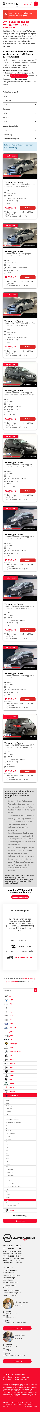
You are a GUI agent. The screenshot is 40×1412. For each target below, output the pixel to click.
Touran (8, 1200)
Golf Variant (9, 1131)
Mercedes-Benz (15, 1051)
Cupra (11, 1012)
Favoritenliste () (21, 1216)
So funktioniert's (8, 1273)
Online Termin (17, 1328)
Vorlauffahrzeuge (9, 1278)
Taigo (7, 1189)
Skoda (11, 1083)
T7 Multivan (9, 1180)
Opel (11, 1067)
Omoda (12, 1063)
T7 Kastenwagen (10, 1175)
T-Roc (7, 1167)
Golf (7, 1125)
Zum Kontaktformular (23, 957)
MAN (11, 1048)
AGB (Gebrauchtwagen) (11, 1377)
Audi (11, 996)
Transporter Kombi (11, 1205)
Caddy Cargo (9, 1106)
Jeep (11, 1036)
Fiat (10, 1020)
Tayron (8, 1192)
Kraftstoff (7, 100)
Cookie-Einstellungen (20, 1379)
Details (27, 208)
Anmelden (6, 1374)
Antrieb (6, 117)
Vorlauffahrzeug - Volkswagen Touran (20, 186)
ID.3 (7, 1144)
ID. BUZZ (8, 1136)
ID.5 (7, 1150)
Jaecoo (11, 1032)
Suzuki (11, 1087)
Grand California (10, 1133)
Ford (11, 1024)
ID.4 (7, 1147)
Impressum (25, 1377)
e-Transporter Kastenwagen (13, 1122)
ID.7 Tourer (9, 1156)
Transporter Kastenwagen (13, 1203)
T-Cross (8, 1164)
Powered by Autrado (31, 1406)
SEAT (11, 1079)
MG (10, 1056)
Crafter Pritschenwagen (12, 1119)
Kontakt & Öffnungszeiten (12, 1290)
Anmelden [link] (21, 1221)
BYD (10, 1004)
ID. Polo (8, 1142)
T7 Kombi (8, 1178)
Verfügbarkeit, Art (10, 92)
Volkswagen (13, 1095)
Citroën (12, 1008)
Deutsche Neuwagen (10, 1270)
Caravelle (8, 1111)
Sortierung (7, 134)
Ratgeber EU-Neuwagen (11, 1275)
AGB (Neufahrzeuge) (18, 1374)
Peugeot (12, 1071)
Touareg (8, 1197)
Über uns (6, 1288)
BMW (11, 1000)
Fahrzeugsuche (8, 1268)
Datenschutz (7, 1379)
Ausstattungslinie (10, 126)
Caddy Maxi (9, 1108)
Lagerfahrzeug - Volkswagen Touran (20, 396)
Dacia (11, 1016)
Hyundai (12, 1028)
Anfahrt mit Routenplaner (12, 1293)
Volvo (11, 1210)
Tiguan (8, 1194)
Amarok (8, 1100)
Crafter (8, 1114)
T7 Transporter (10, 1183)
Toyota (12, 1091)
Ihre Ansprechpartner (10, 1283)
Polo (7, 1161)
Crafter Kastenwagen (11, 1117)
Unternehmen (8, 1280)
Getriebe (6, 109)
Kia (10, 1040)
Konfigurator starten (10, 1295)
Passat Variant (10, 1158)
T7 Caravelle (9, 1172)
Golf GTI (8, 1128)
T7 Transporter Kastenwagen (14, 1186)
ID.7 (7, 1153)
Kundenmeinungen (9, 1285)
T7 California (9, 1169)
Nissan (11, 1059)
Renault (12, 1075)
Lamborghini (14, 1044)
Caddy (7, 1103)
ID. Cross (8, 1139)
